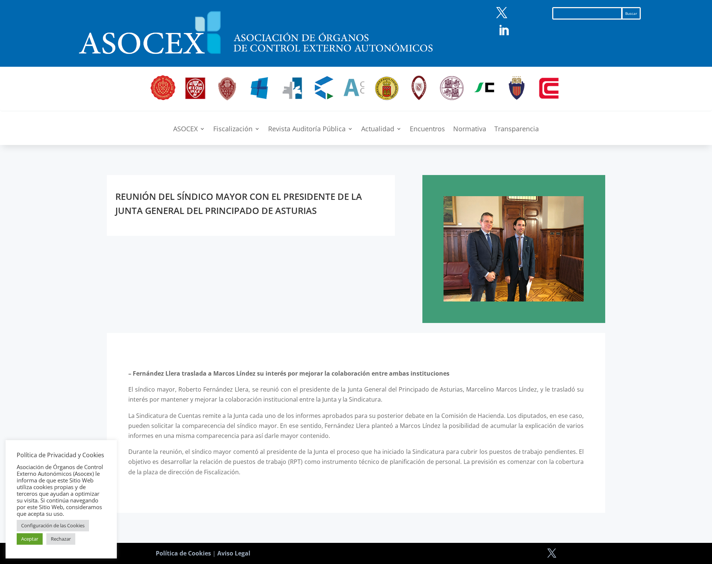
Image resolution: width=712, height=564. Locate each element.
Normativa (469, 129)
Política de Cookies (183, 553)
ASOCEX (185, 129)
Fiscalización (233, 129)
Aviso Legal (233, 553)
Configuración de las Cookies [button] (53, 525)
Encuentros (427, 129)
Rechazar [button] (61, 538)
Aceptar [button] (29, 538)
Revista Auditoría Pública (307, 129)
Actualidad (377, 129)
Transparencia (516, 129)
